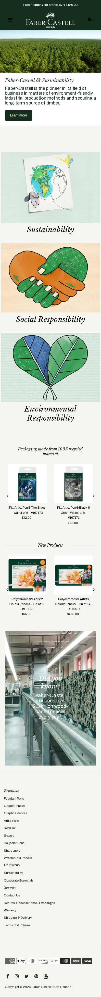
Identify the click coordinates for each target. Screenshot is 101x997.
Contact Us (12, 895)
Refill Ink (10, 828)
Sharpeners (12, 850)
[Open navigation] (10, 20)
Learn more (18, 115)
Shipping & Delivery (18, 917)
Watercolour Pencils (18, 858)
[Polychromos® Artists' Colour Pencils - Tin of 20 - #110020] (27, 575)
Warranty (10, 910)
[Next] (93, 496)
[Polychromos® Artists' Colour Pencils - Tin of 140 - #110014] (73, 575)
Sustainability (13, 873)
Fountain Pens (14, 798)
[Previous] (7, 496)
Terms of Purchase (17, 925)
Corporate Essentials (18, 880)
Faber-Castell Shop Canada (51, 987)
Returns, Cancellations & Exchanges (29, 903)
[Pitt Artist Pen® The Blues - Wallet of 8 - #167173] (27, 484)
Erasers (9, 835)
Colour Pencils (14, 806)
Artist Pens (11, 821)
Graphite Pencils (15, 813)
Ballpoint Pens (14, 843)
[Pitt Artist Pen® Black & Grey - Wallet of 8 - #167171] (73, 484)
